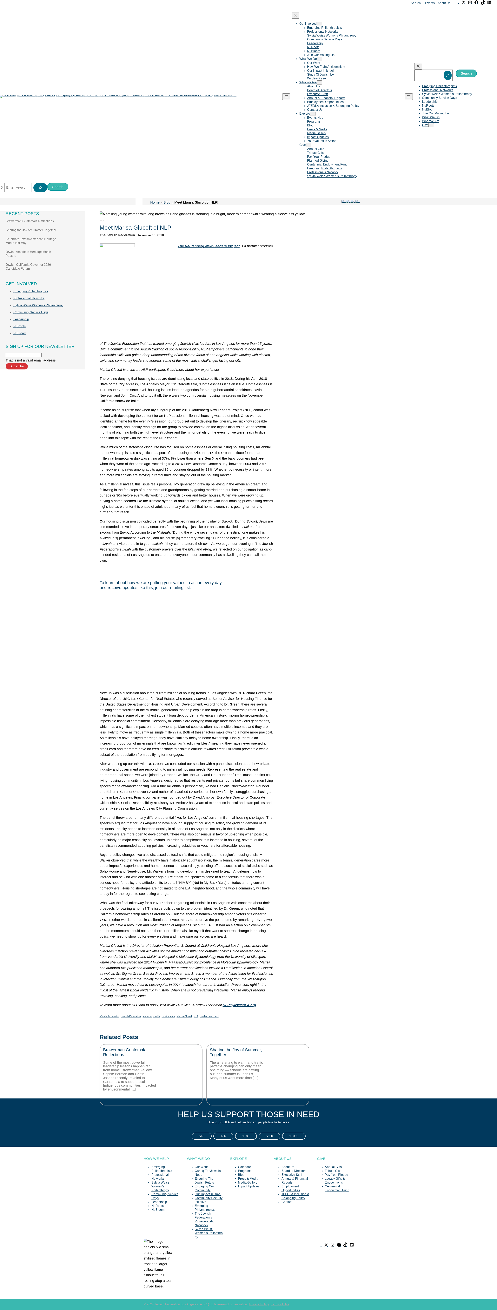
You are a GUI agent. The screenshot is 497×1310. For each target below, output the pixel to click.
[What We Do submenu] (319, 59)
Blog (166, 202)
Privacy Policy (259, 1304)
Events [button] (430, 3)
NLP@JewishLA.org (239, 1005)
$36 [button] (223, 1136)
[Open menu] (286, 96)
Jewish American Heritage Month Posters (28, 253)
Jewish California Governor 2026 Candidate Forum (28, 266)
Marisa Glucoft (184, 1016)
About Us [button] (444, 3)
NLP (196, 1016)
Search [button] (416, 3)
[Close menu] (295, 15)
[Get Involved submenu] (319, 24)
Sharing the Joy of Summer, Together (31, 230)
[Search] (448, 75)
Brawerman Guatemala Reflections (30, 221)
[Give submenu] (308, 145)
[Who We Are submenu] (319, 82)
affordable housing (109, 1016)
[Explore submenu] (312, 114)
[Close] (2, 187)
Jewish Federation (131, 1016)
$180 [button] (245, 1136)
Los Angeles (168, 1016)
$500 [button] (269, 1136)
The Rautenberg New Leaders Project (209, 246)
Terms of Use (280, 1304)
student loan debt (209, 1016)
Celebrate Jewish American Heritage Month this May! (31, 241)
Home (155, 202)
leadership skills (151, 1016)
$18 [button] (201, 1136)
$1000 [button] (293, 1136)
